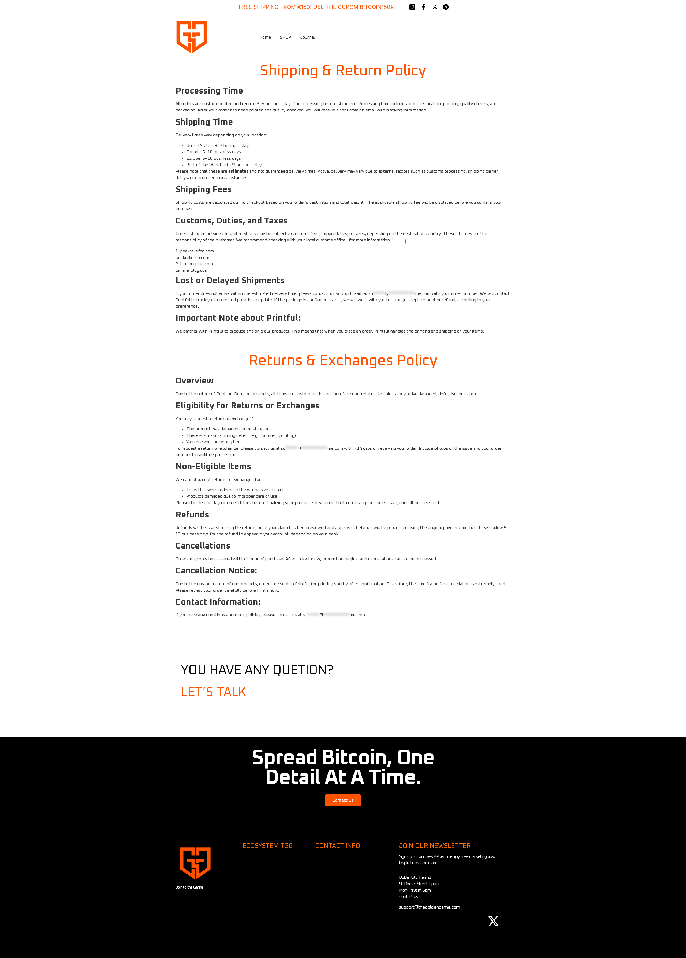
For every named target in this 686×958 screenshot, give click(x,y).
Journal (307, 37)
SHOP (285, 37)
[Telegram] (446, 7)
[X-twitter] (435, 7)
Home (265, 37)
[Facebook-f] (423, 7)
